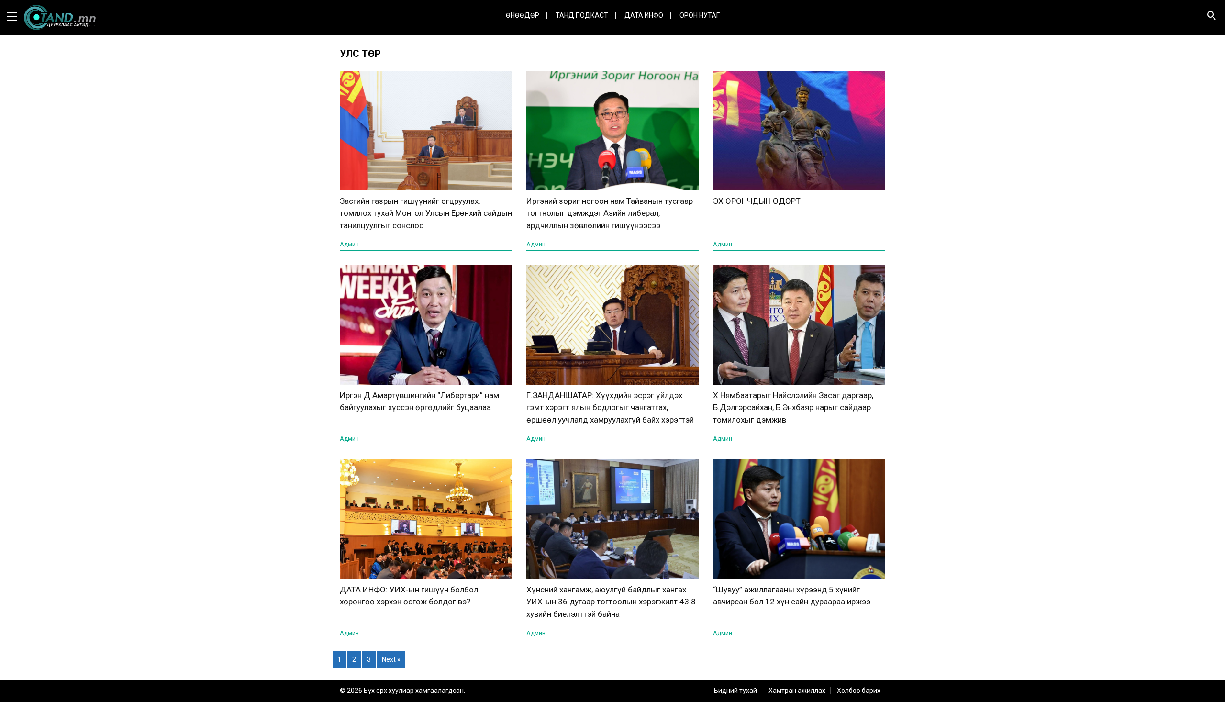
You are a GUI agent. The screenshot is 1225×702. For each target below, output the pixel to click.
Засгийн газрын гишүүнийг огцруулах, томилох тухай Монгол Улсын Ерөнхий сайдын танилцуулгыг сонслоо (426, 213)
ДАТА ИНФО (643, 15)
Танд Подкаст (582, 15)
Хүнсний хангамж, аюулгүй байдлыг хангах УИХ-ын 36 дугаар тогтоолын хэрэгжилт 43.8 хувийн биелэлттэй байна (611, 602)
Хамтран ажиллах (796, 690)
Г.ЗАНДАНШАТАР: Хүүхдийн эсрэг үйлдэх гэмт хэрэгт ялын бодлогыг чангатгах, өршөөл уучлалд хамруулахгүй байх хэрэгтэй (610, 407)
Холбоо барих (858, 690)
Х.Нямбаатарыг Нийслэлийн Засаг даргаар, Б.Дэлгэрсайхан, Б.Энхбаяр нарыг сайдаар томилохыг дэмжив (793, 407)
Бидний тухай (735, 690)
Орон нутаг (699, 15)
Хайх (1199, 46)
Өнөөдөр (522, 15)
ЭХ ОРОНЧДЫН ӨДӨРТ (757, 201)
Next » (391, 659)
